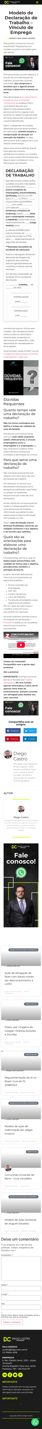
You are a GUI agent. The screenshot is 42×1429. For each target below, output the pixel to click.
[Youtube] (15, 1375)
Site (3, 1304)
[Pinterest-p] (20, 1375)
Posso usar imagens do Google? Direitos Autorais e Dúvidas (20, 1031)
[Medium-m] (4, 1375)
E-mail (4, 1294)
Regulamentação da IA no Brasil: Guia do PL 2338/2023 (21, 1081)
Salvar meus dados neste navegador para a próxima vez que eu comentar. (20, 1316)
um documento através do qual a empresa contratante (20, 100)
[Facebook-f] (10, 1375)
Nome (4, 1285)
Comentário (7, 1255)
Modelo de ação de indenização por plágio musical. (19, 1130)
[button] (37, 2)
